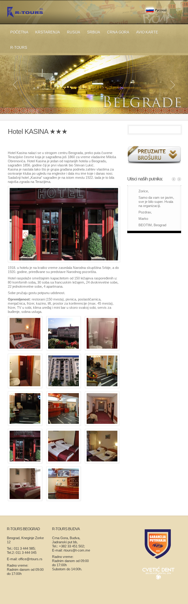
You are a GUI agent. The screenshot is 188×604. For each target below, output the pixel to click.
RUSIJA (73, 32)
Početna (19, 32)
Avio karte (147, 32)
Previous (174, 179)
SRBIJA (93, 32)
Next (179, 179)
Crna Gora (118, 32)
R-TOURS (18, 48)
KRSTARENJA (47, 32)
